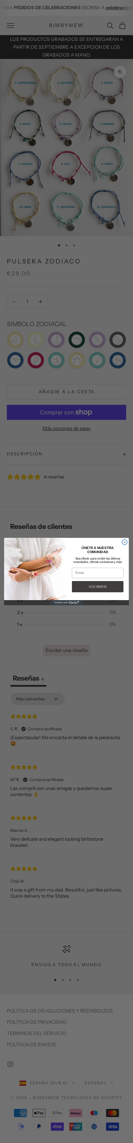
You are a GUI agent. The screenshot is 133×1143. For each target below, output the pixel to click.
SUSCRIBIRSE (97, 586)
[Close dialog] (124, 542)
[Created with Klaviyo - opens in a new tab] (66, 602)
